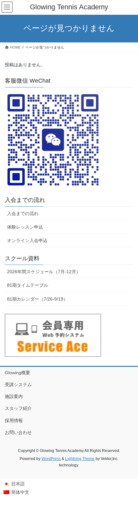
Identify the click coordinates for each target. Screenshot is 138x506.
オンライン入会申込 (27, 240)
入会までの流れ (23, 213)
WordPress (51, 458)
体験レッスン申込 (25, 227)
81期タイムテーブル (27, 285)
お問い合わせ (18, 432)
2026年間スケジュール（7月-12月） (44, 271)
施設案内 (14, 396)
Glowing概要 (17, 372)
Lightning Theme (80, 458)
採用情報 (14, 420)
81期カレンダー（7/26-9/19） (37, 299)
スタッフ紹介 (18, 408)
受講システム (18, 384)
